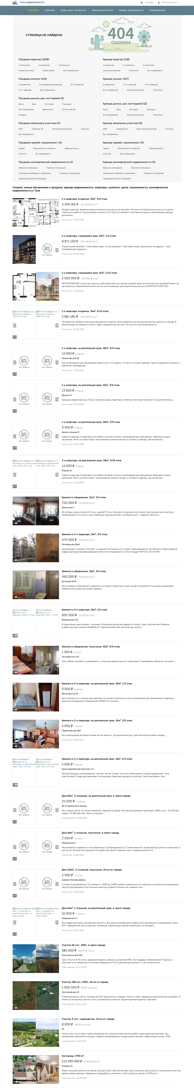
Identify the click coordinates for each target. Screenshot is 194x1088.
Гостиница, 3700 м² (73, 1056)
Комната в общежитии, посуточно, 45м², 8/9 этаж (91, 647)
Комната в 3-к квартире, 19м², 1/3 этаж (84, 610)
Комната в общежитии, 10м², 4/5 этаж (84, 571)
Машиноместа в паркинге (44, 148)
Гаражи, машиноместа (131, 10)
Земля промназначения (62, 129)
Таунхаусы (66, 104)
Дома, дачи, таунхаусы (73, 10)
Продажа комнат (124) (32, 79)
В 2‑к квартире (77, 85)
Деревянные (47, 109)
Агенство (85, 129)
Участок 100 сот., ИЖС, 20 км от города (85, 982)
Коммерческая (157, 10)
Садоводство (37, 129)
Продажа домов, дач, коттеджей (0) (41, 98)
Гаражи (22, 148)
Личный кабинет (170, 2)
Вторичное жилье (26, 71)
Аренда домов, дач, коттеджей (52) (125, 104)
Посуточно (134, 71)
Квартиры (34, 10)
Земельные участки (102, 10)
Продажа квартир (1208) (33, 59)
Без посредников (70, 71)
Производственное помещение (32, 179)
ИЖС (21, 129)
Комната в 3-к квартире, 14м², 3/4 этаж (84, 534)
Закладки (149, 2)
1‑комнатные (24, 65)
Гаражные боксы (72, 148)
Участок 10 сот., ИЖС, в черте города (83, 945)
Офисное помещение (28, 168)
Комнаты (50, 10)
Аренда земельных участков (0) (122, 123)
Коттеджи (49, 104)
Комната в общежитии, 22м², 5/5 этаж (84, 497)
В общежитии (24, 85)
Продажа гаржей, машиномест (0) (40, 142)
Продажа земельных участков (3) (39, 123)
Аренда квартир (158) (116, 59)
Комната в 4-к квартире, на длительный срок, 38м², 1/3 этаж (97, 684)
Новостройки (49, 71)
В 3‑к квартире (25, 90)
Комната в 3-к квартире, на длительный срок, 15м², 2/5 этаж (97, 759)
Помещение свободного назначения (35, 173)
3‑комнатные (64, 65)
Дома (21, 104)
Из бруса (22, 115)
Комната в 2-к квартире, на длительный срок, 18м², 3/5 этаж (97, 720)
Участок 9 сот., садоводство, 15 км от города (88, 1019)
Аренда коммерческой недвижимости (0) (129, 162)
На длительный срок (112, 71)
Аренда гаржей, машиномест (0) (123, 142)
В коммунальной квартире (50, 85)
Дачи (34, 104)
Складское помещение (69, 173)
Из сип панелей (68, 109)
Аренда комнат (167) (116, 79)
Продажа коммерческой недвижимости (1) (45, 162)
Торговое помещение (56, 168)
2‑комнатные (44, 65)
